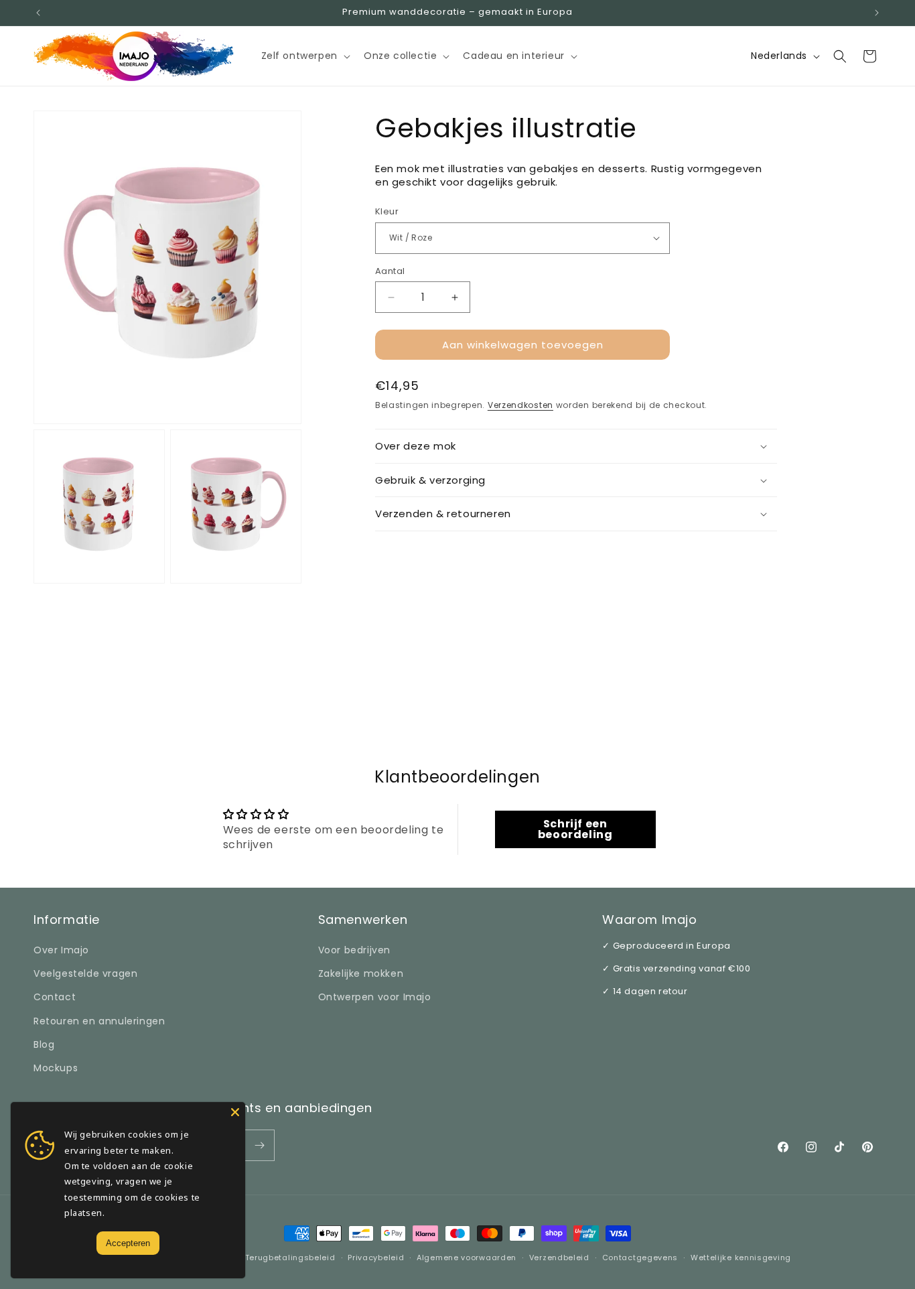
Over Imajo (61, 950)
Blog (43, 1044)
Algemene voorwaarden (466, 1257)
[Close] (235, 1112)
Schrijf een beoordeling (575, 829)
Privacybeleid (376, 1257)
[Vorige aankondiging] (38, 12)
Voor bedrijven (354, 950)
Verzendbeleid (559, 1257)
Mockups (55, 1068)
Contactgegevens (640, 1257)
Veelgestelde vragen (85, 973)
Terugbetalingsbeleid (290, 1257)
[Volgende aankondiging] (877, 12)
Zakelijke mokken (361, 973)
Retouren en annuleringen (99, 1021)
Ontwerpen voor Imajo (374, 997)
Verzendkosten (520, 405)
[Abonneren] (259, 1145)
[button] (304, 56)
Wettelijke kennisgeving (741, 1257)
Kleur (387, 211)
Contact (54, 997)
